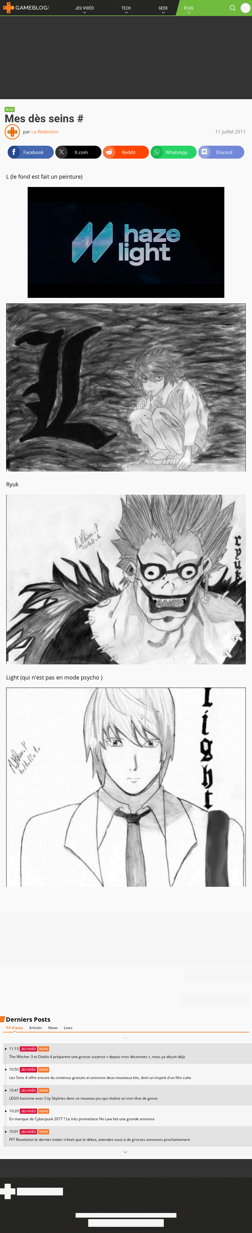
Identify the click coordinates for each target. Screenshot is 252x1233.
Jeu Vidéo (84, 8)
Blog (10, 109)
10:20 (82, 1114)
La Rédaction (44, 131)
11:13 (97, 1052)
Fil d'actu (14, 1027)
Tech (126, 8)
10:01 (99, 1135)
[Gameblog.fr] (24, 7)
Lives (68, 1027)
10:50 (100, 1073)
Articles (35, 1027)
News (53, 1027)
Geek (163, 8)
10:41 (83, 1094)
